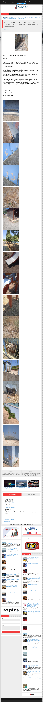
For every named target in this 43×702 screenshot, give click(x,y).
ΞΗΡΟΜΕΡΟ (22, 17)
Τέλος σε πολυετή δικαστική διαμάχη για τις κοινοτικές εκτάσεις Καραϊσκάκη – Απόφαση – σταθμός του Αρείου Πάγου (33, 686)
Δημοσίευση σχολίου (7, 521)
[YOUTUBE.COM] (30, 533)
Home (5, 17)
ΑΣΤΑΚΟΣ (15, 17)
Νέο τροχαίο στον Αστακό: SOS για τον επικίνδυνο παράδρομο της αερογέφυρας (22, 13)
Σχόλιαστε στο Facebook (31, 494)
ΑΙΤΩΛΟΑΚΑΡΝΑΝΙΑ (10, 17)
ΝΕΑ (19, 17)
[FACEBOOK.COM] (28, 533)
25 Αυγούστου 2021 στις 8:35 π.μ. (10, 514)
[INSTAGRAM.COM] (36, 533)
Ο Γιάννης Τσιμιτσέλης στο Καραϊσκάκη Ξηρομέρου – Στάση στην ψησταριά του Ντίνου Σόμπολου (33, 640)
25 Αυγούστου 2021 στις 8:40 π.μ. (10, 519)
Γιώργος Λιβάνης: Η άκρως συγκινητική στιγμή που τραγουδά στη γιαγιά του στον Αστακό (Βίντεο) (12, 600)
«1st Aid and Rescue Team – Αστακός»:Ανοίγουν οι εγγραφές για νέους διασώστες (33, 571)
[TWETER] (33, 533)
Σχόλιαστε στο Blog (13, 494)
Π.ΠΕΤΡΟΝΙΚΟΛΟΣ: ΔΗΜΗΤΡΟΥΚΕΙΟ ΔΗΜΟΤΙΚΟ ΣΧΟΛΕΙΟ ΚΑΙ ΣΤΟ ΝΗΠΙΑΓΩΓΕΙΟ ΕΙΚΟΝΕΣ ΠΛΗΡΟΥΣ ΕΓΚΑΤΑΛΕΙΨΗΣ (21, 18)
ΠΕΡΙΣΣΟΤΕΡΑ (20, 3)
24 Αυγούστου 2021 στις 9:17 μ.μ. (10, 502)
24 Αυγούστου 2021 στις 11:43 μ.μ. (10, 507)
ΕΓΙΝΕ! (25, 3)
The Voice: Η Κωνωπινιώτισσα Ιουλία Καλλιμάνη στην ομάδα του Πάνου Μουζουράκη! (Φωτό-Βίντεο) (34, 678)
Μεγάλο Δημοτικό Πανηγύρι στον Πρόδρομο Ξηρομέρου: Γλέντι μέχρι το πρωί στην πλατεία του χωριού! (33, 578)
